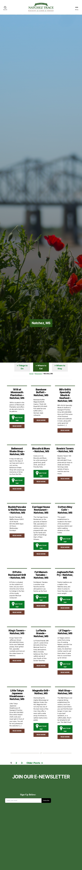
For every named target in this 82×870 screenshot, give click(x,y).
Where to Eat (41, 367)
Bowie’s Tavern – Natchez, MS (65, 450)
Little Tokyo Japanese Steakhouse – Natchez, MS (17, 695)
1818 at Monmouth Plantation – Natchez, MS (17, 393)
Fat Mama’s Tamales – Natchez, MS (41, 575)
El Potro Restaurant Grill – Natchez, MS (17, 575)
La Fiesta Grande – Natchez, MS (41, 633)
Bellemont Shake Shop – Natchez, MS (17, 451)
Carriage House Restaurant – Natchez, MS (41, 509)
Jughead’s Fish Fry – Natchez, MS (65, 575)
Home (31, 374)
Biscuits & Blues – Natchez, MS (41, 450)
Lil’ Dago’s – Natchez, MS (65, 632)
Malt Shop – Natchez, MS (65, 692)
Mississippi (38, 374)
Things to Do (23, 367)
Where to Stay (60, 367)
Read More (17, 426)
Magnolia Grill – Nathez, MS (41, 692)
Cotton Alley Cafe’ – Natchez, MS (65, 509)
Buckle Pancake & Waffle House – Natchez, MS (17, 509)
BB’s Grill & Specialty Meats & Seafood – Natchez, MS (65, 395)
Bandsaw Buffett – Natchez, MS (41, 392)
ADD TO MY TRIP (19, 419)
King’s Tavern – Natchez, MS (17, 632)
